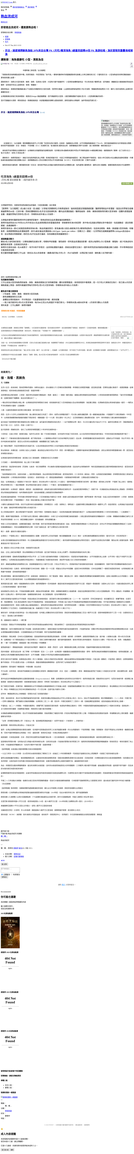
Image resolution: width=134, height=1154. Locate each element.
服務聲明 (87, 1125)
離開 (12, 1150)
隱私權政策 (78, 1125)
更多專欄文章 (127, 183)
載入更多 (4, 864)
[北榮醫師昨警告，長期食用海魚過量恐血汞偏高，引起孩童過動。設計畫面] (9, 195)
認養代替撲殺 (19, 856)
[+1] (28, 184)
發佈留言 (4, 877)
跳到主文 (4, 22)
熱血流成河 (9, 16)
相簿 (6, 37)
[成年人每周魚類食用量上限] (9, 266)
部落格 (7, 39)
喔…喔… (4, 836)
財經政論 (18, 32)
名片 (6, 42)
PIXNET (51, 1125)
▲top (3, 860)
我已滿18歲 (5, 1150)
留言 (20, 848)
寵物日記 (17, 854)
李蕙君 (13, 317)
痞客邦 (15, 848)
